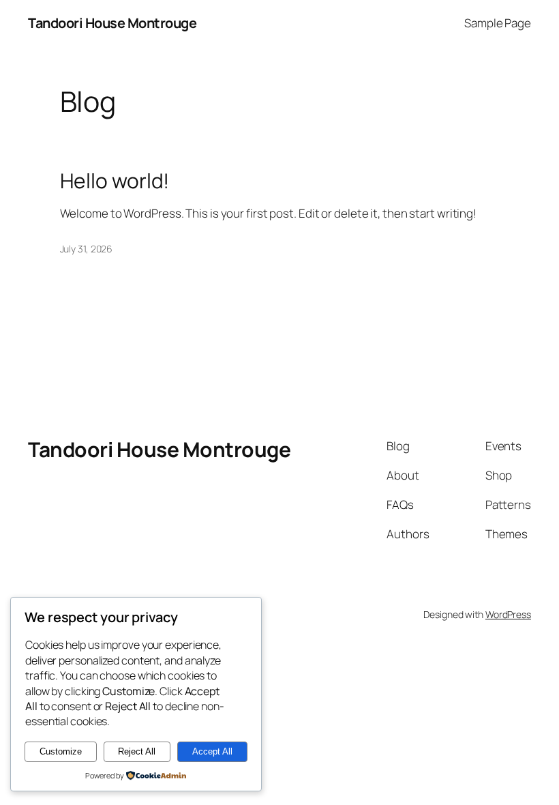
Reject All (136, 751)
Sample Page (497, 23)
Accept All (212, 751)
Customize (61, 751)
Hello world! (115, 180)
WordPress (508, 614)
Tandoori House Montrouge (112, 23)
